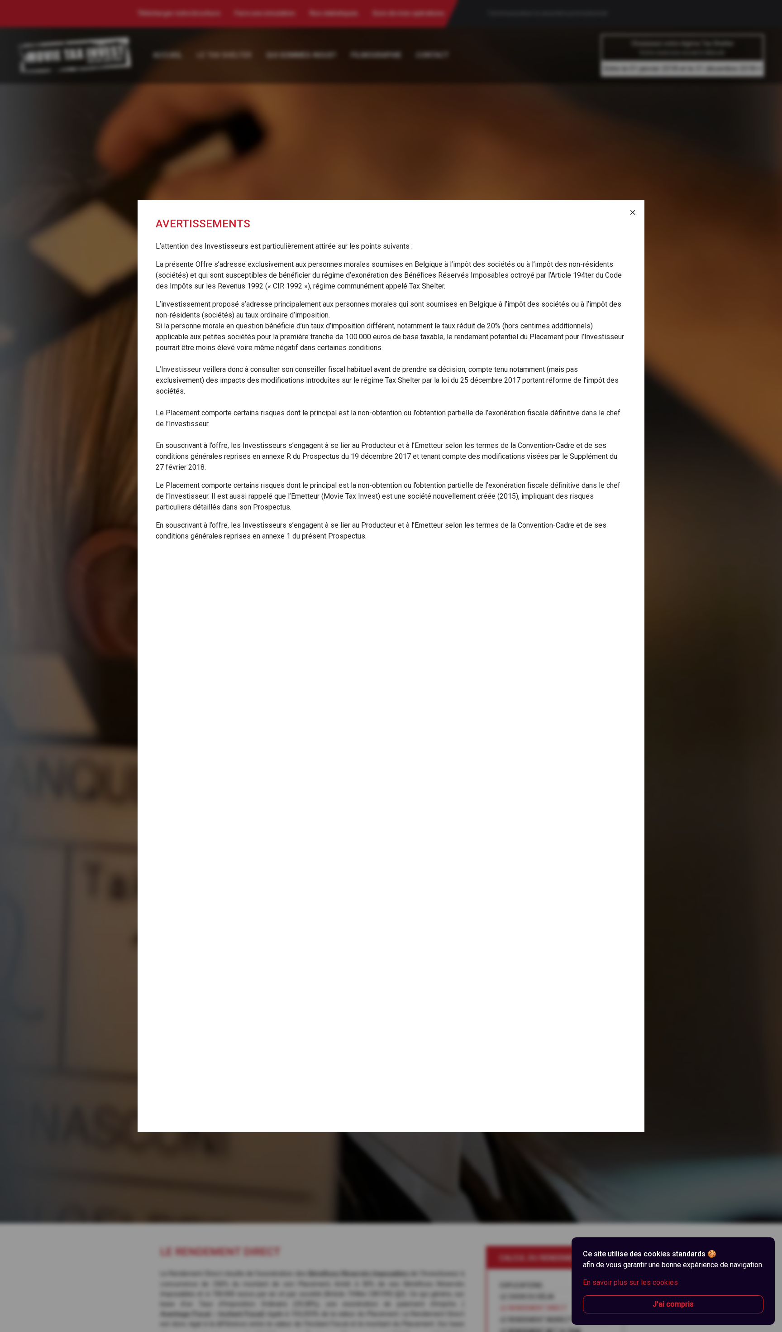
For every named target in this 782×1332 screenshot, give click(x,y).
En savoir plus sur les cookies (630, 1282)
